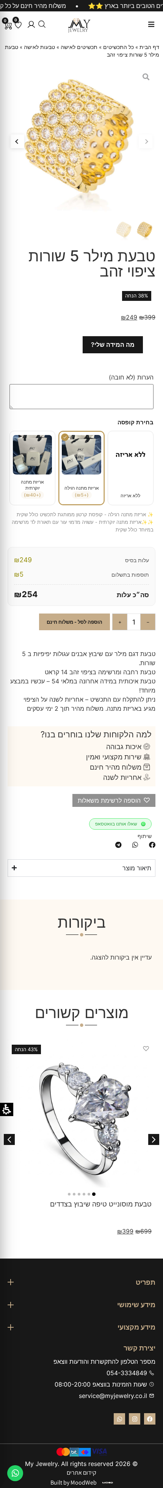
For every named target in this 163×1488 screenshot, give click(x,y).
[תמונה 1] (94, 1194)
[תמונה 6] (69, 1194)
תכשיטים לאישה (79, 47)
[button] (31, 24)
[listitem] (152, 845)
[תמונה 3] (84, 1194)
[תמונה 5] (74, 1194)
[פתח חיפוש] (42, 24)
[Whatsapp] (119, 1419)
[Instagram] (134, 1419)
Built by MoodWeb (73, 1482)
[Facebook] (149, 1419)
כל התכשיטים (118, 47)
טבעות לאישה (39, 47)
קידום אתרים (81, 1473)
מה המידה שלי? (113, 344)
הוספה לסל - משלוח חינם (74, 622)
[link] (81, 1113)
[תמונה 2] (89, 1194)
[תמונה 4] (79, 1194)
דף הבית (149, 47)
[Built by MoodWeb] (107, 1482)
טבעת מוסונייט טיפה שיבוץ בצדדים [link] (101, 1204)
